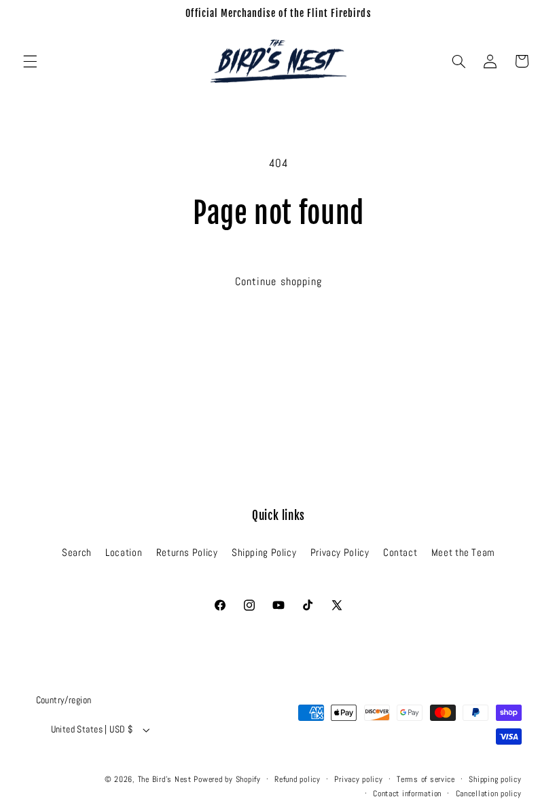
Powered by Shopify (227, 779)
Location (123, 552)
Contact (400, 552)
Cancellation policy (489, 793)
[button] (30, 61)
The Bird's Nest (165, 779)
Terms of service (426, 779)
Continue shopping (278, 281)
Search (77, 552)
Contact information (407, 793)
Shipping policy (495, 779)
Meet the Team (463, 552)
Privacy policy (358, 779)
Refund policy (297, 779)
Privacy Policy (340, 552)
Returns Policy (187, 552)
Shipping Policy (264, 552)
